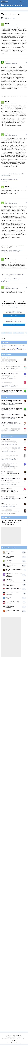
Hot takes (3, 510)
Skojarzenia (8, 597)
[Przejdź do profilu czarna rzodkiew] (25, 497)
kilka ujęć (3, 382)
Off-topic (15, 361)
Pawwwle (15, 349)
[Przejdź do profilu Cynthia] (25, 472)
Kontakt (20, 1036)
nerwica (5, 524)
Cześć (2, 503)
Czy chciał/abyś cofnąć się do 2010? (9, 373)
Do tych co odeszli (5, 358)
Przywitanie (4, 471)
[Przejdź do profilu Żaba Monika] (25, 391)
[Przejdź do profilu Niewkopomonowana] (25, 401)
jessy (19, 349)
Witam (17, 473)
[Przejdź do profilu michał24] (2, 134)
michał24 (7, 134)
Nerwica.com (18, 5)
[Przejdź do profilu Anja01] (4, 561)
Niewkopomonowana (10, 348)
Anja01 (9, 561)
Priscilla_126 (10, 581)
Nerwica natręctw (16, 481)
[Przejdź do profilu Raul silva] (25, 374)
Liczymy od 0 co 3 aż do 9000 (12, 601)
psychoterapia (10, 520)
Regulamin (8, 1035)
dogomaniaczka (11, 585)
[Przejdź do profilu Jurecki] (25, 367)
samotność (4, 520)
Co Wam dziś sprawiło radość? (12, 610)
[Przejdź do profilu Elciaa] (25, 455)
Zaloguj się (14, 324)
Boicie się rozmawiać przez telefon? (14, 569)
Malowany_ (6, 383)
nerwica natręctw (13, 522)
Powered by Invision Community (14, 1042)
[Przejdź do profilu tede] (4, 598)
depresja (5, 522)
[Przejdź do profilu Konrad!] (4, 611)
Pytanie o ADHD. (5, 496)
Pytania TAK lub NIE (10, 556)
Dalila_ (5, 361)
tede (9, 598)
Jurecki (10, 589)
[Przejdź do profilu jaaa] (4, 552)
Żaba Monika (23, 349)
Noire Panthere (4, 350)
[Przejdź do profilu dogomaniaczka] (4, 585)
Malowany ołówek (5, 455)
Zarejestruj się (14, 315)
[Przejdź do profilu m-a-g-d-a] (2, 24)
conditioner (6, 511)
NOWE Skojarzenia (10, 606)
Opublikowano (11, 25)
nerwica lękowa (17, 520)
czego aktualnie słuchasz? (11, 565)
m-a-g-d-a (6, 17)
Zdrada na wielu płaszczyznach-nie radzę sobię (11, 390)
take (5, 481)
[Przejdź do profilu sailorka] (25, 415)
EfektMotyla (3, 349)
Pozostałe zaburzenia (18, 498)
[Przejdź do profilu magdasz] (4, 574)
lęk (13, 524)
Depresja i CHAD (11, 18)
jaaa (9, 553)
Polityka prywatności (16, 1035)
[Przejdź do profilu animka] (2, 62)
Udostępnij (7, 332)
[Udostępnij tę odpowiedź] (26, 24)
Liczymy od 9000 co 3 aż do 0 (12, 592)
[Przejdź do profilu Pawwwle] (25, 423)
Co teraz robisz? (9, 560)
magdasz (10, 576)
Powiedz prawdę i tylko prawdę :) (13, 588)
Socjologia (20, 417)
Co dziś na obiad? (10, 584)
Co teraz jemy (9, 579)
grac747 (6, 391)
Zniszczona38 (7, 403)
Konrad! (10, 611)
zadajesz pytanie (9, 551)
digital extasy (9, 349)
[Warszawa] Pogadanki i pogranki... (9, 422)
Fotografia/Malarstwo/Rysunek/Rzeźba (9, 385)
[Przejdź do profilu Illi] (25, 359)
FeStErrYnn (6, 504)
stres (11, 524)
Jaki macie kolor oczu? (6, 366)
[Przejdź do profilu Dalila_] (25, 504)
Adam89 (6, 498)
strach (19, 522)
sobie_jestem (7, 473)
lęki (22, 520)
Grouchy (6, 368)
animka (6, 61)
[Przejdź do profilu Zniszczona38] (25, 382)
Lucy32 (22, 348)
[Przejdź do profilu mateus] (25, 510)
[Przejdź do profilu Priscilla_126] (4, 580)
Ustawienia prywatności (11, 1036)
